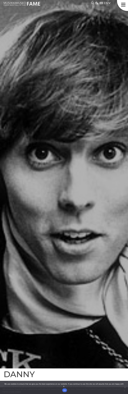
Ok (65, 390)
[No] (125, 387)
